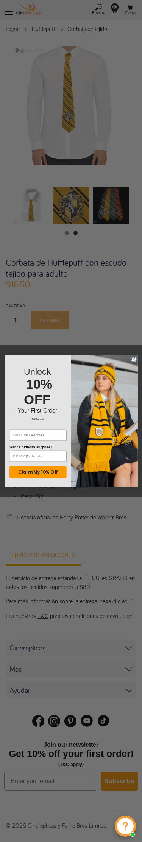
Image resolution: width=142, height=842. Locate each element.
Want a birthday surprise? (30, 447)
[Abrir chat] (125, 826)
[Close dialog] (133, 359)
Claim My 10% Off (38, 472)
